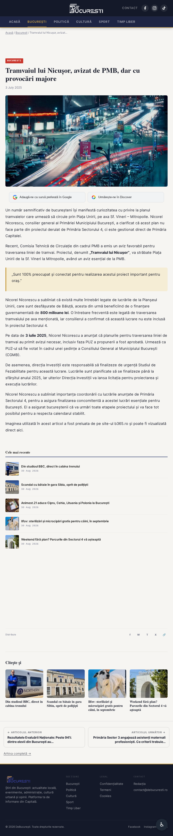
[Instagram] (154, 8)
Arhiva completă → (17, 753)
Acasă (14, 21)
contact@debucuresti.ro (151, 790)
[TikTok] (164, 8)
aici (20, 430)
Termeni (105, 790)
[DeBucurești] (32, 779)
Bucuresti (14, 61)
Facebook (134, 826)
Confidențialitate (111, 784)
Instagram (150, 826)
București (37, 21)
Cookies (105, 796)
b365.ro (121, 423)
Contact (130, 8)
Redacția (140, 784)
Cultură (84, 21)
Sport (104, 21)
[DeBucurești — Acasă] (86, 8)
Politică (61, 21)
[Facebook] (145, 8)
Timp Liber (126, 21)
